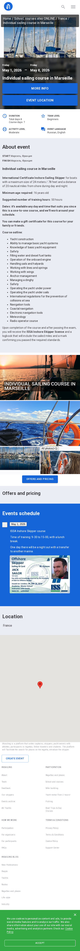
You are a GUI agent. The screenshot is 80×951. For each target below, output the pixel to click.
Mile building (52, 788)
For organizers (8, 834)
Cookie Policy (52, 841)
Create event (15, 758)
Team (4, 782)
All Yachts (6, 808)
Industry (5, 904)
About (4, 775)
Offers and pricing (40, 479)
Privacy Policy (52, 828)
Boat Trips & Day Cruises (54, 809)
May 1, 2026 (18, 524)
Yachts (5, 878)
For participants (9, 841)
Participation (7, 828)
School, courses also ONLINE (34, 18)
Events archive (8, 801)
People (5, 871)
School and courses (54, 782)
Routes (5, 884)
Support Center (52, 848)
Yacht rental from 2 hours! (58, 795)
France (62, 18)
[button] (40, 480)
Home (7, 18)
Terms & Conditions (55, 834)
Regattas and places (55, 775)
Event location (39, 100)
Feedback (6, 788)
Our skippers (8, 795)
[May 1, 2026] (4, 524)
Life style (6, 897)
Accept (39, 943)
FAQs (4, 848)
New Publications (10, 865)
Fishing (49, 801)
